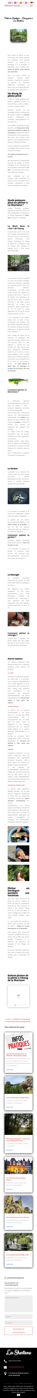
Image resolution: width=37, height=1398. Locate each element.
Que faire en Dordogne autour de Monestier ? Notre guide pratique (16, 1054)
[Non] (35, 1391)
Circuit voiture (23, 1061)
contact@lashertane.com (16, 1367)
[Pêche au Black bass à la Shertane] (18, 1006)
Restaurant (21, 1063)
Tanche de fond (13, 706)
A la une (17, 1058)
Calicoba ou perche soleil (16, 785)
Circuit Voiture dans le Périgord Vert (17, 1255)
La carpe (10, 673)
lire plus (9, 1069)
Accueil (15, 1384)
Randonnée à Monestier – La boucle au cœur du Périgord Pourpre (18, 1139)
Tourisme (27, 1063)
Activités (23, 1058)
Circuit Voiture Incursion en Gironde (17, 1217)
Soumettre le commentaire (18, 1331)
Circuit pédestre (14, 1061)
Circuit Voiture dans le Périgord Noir (17, 1097)
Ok (18, 1395)
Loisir (16, 1063)
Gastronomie (10, 1063)
